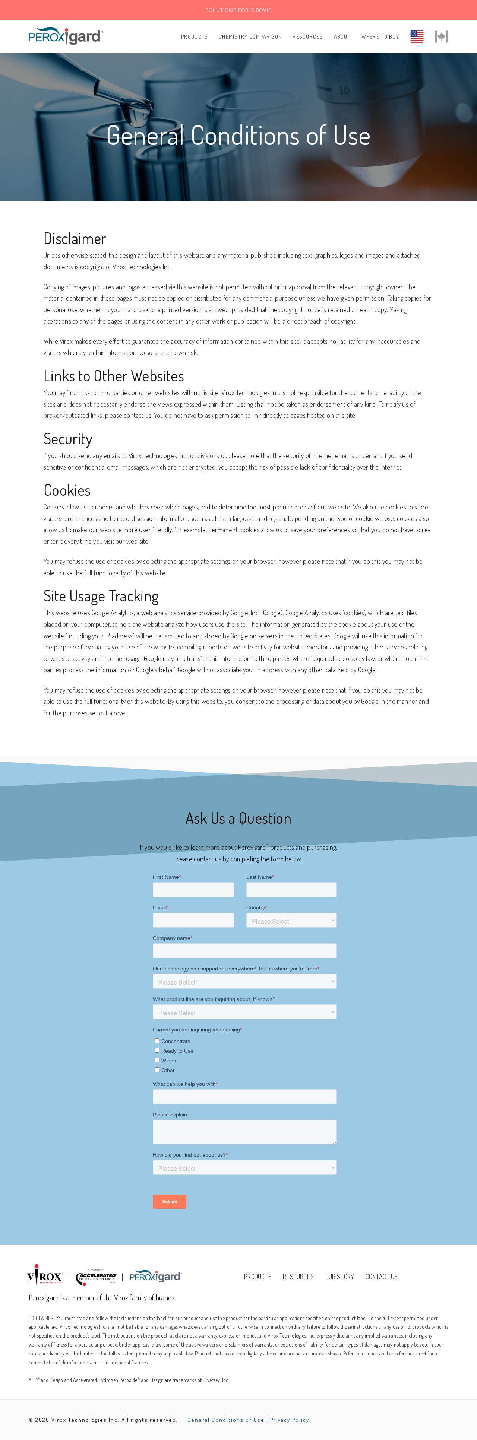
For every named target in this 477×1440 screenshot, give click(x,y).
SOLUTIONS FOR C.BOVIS (238, 10)
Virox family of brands (144, 1297)
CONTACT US (382, 1276)
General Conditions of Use (226, 1419)
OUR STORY (339, 1276)
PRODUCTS (257, 1276)
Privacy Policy (289, 1419)
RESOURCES (298, 1276)
